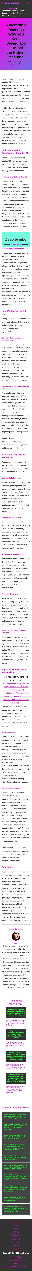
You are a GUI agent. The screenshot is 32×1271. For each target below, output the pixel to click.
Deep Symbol (16, 1222)
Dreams (16, 1249)
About (16, 1225)
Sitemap (16, 1232)
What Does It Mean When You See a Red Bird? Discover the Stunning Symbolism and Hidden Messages (15, 1089)
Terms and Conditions (16, 1260)
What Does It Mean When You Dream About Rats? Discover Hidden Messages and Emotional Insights (15, 1066)
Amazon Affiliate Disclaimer (16, 1267)
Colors (16, 1246)
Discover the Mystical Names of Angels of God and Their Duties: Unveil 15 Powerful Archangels (16, 1022)
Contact (16, 1229)
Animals (16, 1242)
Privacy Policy (16, 1257)
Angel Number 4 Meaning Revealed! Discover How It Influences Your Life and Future (15, 1044)
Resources (16, 1235)
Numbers (17, 61)
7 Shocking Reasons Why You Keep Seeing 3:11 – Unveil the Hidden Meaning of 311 (16, 686)
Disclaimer (16, 1263)
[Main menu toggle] (28, 3)
